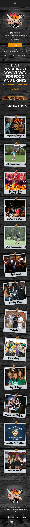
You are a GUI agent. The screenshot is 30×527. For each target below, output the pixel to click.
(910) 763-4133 (15, 33)
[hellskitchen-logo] (15, 485)
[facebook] (13, 39)
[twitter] (17, 39)
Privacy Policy (15, 517)
